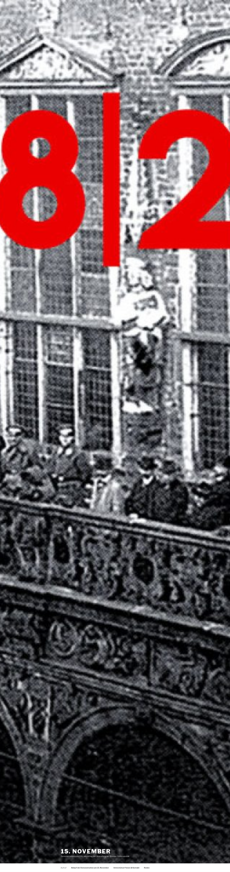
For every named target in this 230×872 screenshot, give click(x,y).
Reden (147, 868)
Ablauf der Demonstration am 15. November (90, 868)
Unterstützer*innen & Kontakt (126, 868)
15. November (86, 851)
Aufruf (63, 868)
